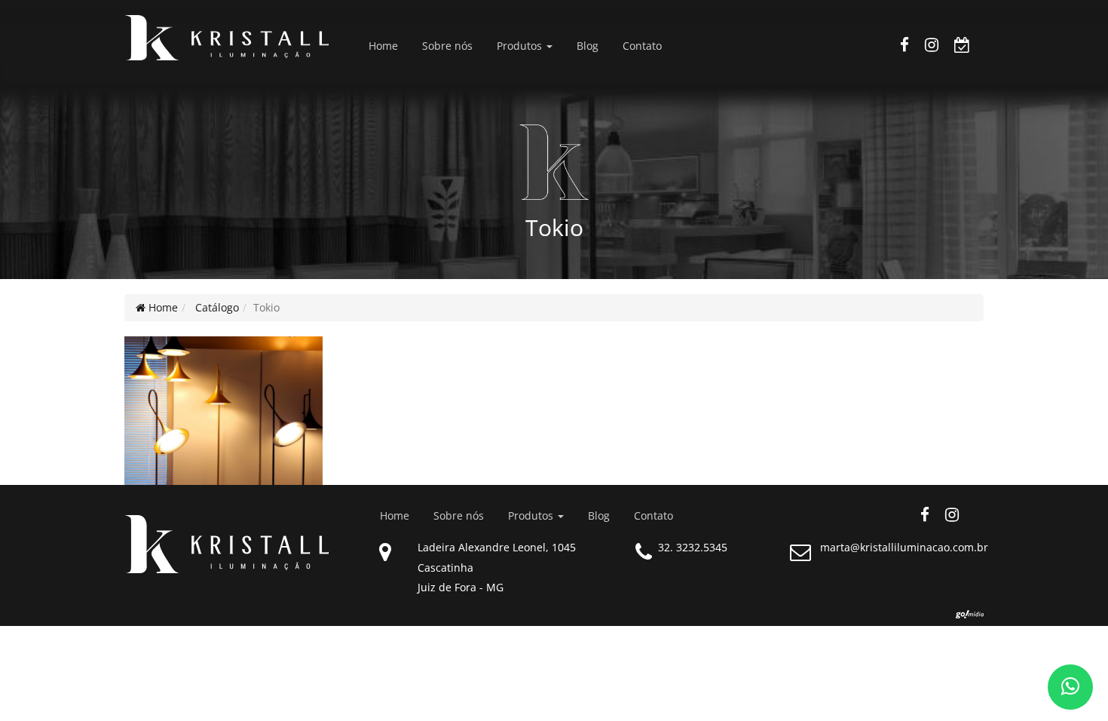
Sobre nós (447, 45)
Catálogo (215, 307)
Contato (642, 45)
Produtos (521, 45)
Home (383, 45)
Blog (587, 45)
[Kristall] (223, 37)
